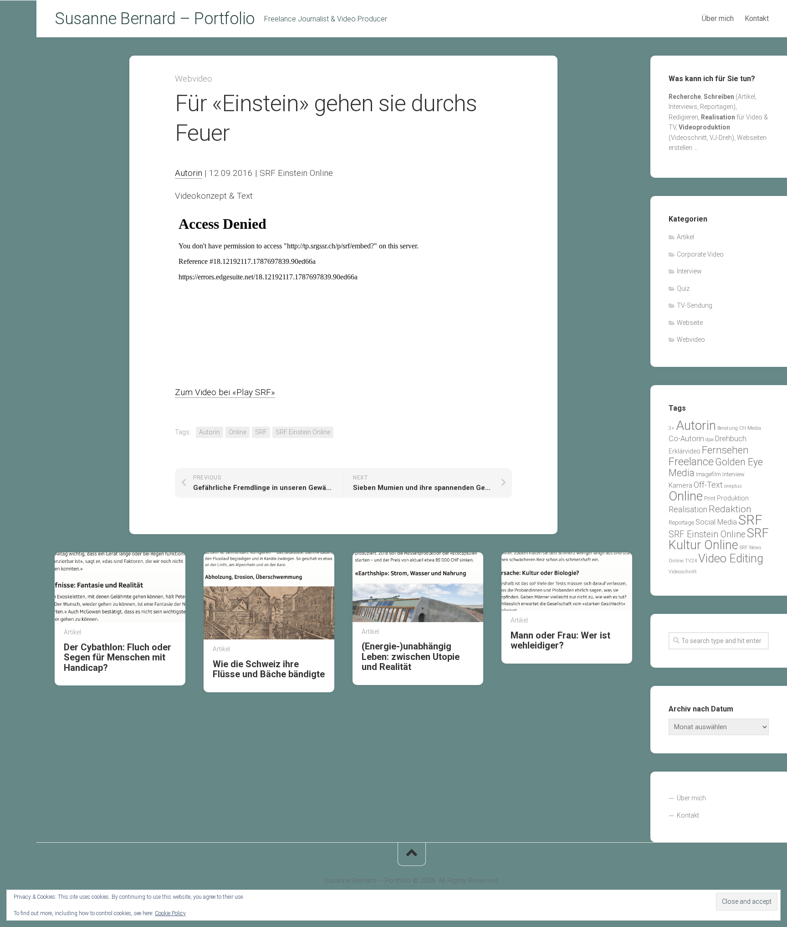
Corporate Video (700, 254)
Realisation (688, 509)
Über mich (718, 18)
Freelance (691, 461)
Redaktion (730, 509)
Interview (689, 271)
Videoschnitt (683, 572)
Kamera (680, 485)
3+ (672, 428)
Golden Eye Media (716, 467)
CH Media (750, 428)
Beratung (727, 428)
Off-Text (708, 484)
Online (237, 432)
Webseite (690, 322)
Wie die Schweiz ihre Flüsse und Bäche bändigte (269, 669)
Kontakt (757, 18)
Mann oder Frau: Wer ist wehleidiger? (560, 640)
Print (709, 498)
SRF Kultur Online (719, 539)
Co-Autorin (686, 438)
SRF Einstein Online (303, 432)
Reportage (681, 522)
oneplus (733, 486)
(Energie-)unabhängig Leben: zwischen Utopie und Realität (411, 656)
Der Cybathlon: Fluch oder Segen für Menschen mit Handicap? (117, 657)
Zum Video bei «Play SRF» (225, 392)
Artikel (72, 632)
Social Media (716, 522)
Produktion (733, 498)
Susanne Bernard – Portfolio (155, 18)
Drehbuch (730, 438)
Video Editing (730, 558)
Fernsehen (725, 450)
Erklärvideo (684, 451)
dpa (709, 440)
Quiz (683, 288)
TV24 (691, 561)
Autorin (188, 173)
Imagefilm (708, 474)
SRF (261, 432)
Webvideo (193, 78)
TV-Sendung (694, 305)
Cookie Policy (170, 913)
